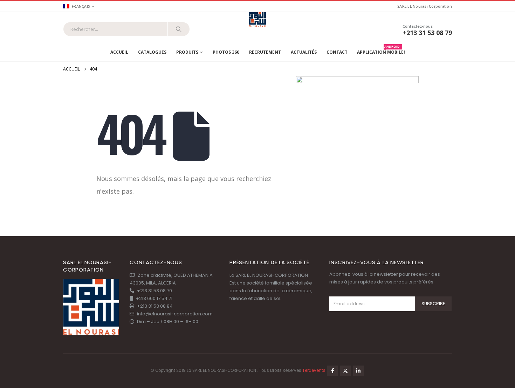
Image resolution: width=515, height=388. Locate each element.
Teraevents (314, 370)
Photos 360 (226, 52)
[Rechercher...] (179, 29)
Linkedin (358, 371)
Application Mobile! (381, 50)
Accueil (119, 52)
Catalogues (152, 52)
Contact (337, 52)
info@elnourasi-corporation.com (175, 313)
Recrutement (265, 52)
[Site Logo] (258, 19)
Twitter (345, 371)
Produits (187, 52)
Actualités (304, 52)
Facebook (332, 371)
